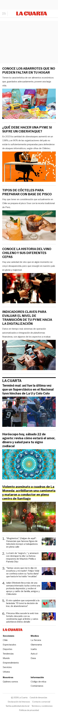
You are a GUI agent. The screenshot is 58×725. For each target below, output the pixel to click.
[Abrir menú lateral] (4, 13)
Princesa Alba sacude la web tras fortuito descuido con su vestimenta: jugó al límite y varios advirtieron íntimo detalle (22, 617)
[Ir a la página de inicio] (31, 13)
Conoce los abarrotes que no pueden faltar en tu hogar (28, 71)
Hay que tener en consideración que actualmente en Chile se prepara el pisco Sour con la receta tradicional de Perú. (28, 203)
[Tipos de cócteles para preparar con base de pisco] (29, 225)
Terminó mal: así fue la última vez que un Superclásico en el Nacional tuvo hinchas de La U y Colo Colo (28, 389)
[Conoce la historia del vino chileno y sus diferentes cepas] (29, 288)
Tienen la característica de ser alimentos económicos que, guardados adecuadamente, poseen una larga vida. (28, 81)
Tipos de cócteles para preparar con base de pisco (27, 192)
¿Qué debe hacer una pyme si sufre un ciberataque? (27, 129)
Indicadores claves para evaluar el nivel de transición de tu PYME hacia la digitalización (27, 318)
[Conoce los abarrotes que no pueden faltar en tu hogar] (29, 104)
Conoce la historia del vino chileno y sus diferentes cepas (26, 253)
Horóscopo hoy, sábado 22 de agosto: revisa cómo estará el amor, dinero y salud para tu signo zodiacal (28, 440)
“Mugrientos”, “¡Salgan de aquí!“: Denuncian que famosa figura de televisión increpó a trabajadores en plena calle (22, 542)
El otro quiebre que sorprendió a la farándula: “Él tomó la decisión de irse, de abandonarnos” (22, 603)
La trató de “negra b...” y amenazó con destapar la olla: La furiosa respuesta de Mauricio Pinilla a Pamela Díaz (22, 557)
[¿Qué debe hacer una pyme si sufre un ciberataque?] (29, 167)
